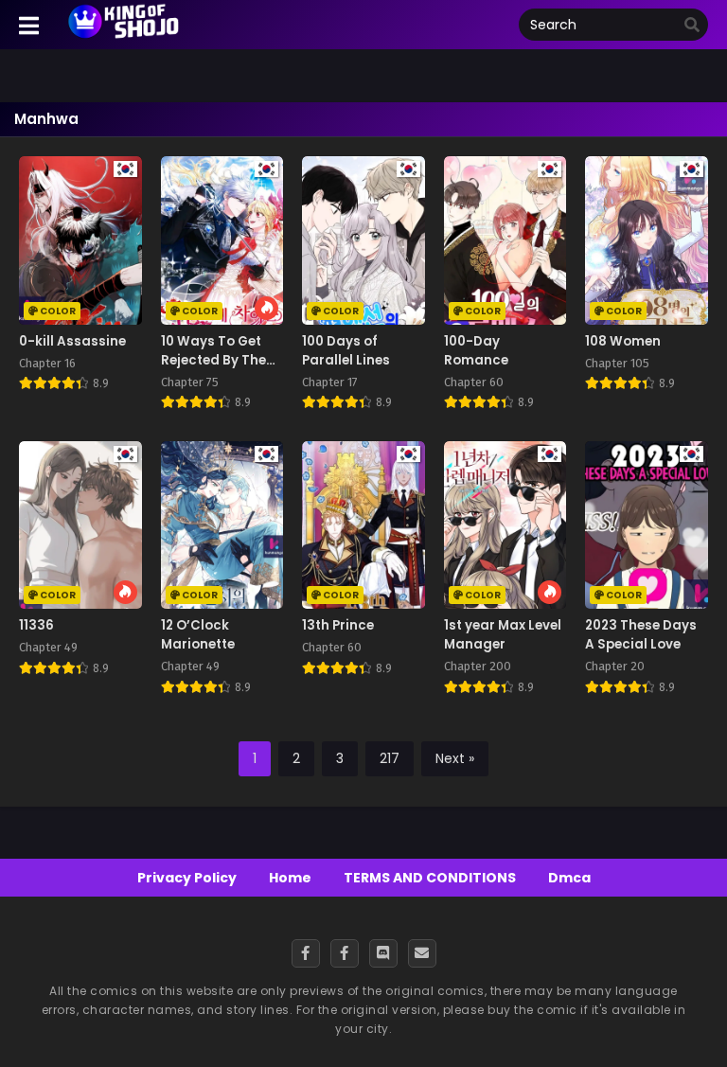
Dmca (569, 877)
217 (389, 758)
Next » (454, 758)
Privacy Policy (187, 877)
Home (290, 877)
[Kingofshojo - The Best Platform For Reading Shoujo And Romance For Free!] (124, 36)
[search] (692, 26)
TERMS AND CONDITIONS (430, 877)
